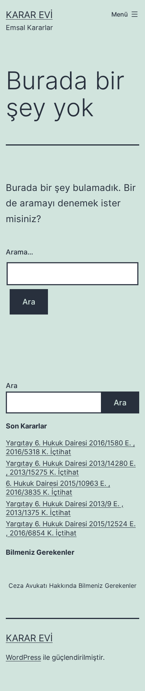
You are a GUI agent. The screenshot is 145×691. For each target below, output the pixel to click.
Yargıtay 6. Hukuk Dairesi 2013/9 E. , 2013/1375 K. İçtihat (64, 508)
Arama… (19, 252)
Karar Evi (29, 14)
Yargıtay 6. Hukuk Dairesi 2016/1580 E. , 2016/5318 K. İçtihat (70, 447)
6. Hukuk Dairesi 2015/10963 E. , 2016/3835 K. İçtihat (58, 487)
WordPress (23, 657)
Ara (11, 385)
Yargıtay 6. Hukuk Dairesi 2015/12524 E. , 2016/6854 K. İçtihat (71, 528)
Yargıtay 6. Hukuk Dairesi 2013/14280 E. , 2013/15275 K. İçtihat (71, 467)
